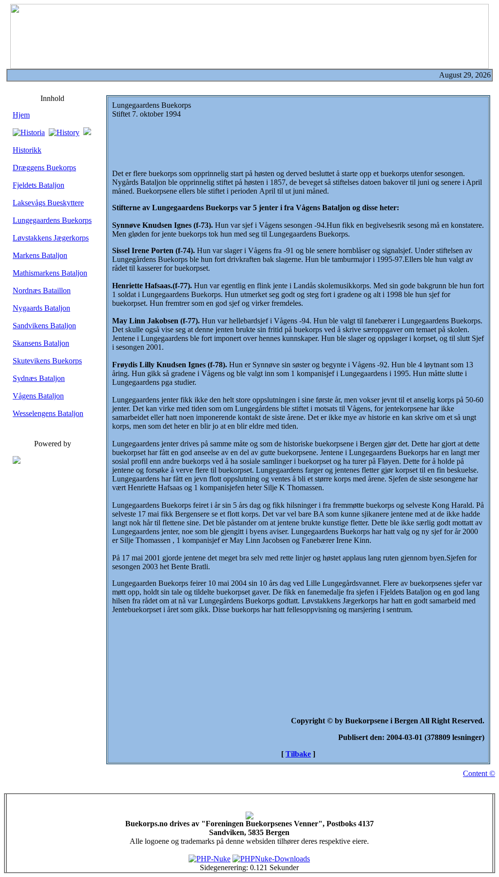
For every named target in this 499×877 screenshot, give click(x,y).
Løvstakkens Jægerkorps (51, 238)
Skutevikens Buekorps (47, 361)
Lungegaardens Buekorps (52, 220)
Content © (479, 773)
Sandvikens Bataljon (44, 325)
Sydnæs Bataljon (39, 378)
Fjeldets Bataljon (38, 185)
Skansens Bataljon (41, 343)
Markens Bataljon (40, 255)
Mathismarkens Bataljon (50, 273)
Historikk (27, 150)
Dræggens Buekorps (44, 167)
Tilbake (298, 754)
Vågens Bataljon (38, 396)
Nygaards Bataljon (41, 308)
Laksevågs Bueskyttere (48, 203)
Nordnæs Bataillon (42, 290)
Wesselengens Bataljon (48, 413)
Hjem (21, 115)
